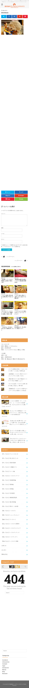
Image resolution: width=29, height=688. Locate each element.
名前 (2, 227)
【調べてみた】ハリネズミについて (11, 528)
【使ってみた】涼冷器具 (8, 493)
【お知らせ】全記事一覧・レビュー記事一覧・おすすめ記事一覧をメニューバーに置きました (14, 423)
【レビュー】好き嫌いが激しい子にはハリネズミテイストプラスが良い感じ (18, 432)
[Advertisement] (14, 49)
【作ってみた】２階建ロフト (9, 467)
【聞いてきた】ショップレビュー (10, 515)
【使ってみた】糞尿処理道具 (9, 497)
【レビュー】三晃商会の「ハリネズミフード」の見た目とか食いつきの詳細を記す (14, 413)
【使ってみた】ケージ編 (8, 471)
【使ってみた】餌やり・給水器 (10, 506)
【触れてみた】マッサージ (9, 519)
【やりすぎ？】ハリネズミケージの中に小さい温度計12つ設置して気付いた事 (18, 440)
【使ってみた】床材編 (7, 488)
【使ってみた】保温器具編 (9, 480)
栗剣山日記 (5, 554)
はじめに (4, 550)
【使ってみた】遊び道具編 (9, 502)
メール (2, 233)
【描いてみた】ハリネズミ (9, 510)
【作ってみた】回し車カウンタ (10, 458)
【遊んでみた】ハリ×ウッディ (10, 536)
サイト (2, 239)
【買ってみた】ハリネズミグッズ (10, 532)
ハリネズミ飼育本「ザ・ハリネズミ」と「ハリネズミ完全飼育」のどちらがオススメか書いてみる (14, 403)
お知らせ (4, 545)
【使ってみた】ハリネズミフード (10, 475)
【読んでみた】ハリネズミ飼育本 (10, 523)
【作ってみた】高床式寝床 (9, 462)
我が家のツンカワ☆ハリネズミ (16, 684)
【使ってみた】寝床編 (7, 484)
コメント (3, 213)
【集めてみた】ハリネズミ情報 (10, 541)
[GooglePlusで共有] (19, 16)
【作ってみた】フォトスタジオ (10, 454)
